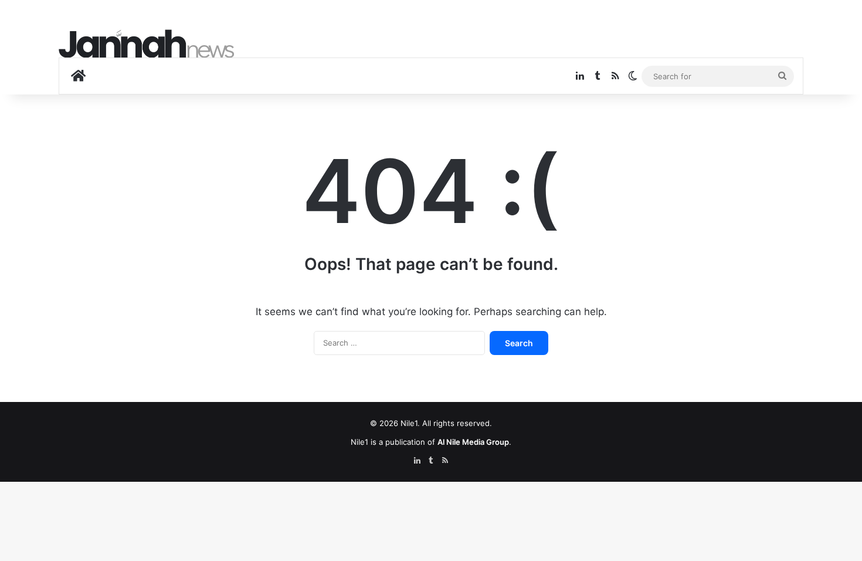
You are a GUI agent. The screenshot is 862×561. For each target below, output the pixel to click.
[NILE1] (147, 43)
